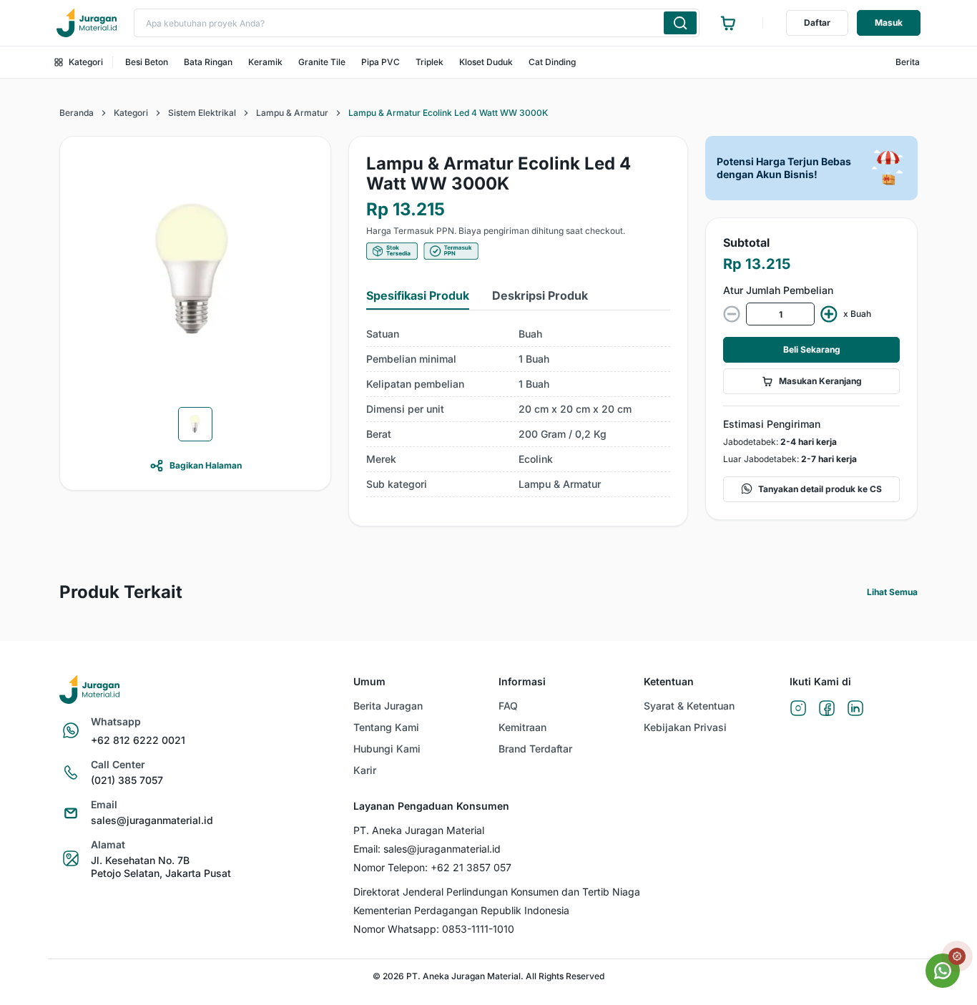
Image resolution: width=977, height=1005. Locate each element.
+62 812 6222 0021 (138, 740)
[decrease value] (731, 314)
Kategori (86, 62)
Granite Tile (321, 62)
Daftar (817, 22)
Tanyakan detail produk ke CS (820, 489)
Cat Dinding (552, 62)
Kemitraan (522, 727)
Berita (907, 62)
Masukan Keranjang (820, 381)
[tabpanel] (518, 409)
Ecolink (536, 459)
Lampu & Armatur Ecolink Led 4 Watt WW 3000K (448, 112)
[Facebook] (826, 709)
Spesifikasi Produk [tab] (417, 295)
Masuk (889, 22)
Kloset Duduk (486, 62)
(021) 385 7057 (127, 780)
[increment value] (829, 314)
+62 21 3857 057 (471, 867)
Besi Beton (146, 62)
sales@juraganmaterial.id (152, 820)
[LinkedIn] (855, 709)
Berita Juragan (388, 706)
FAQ (508, 706)
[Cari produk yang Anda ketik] (680, 22)
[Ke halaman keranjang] (728, 22)
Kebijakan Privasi (685, 727)
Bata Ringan (208, 62)
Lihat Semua (892, 592)
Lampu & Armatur (292, 112)
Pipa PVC (380, 62)
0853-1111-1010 (478, 929)
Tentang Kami (386, 727)
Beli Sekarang (811, 349)
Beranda (76, 112)
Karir (364, 770)
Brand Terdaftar (535, 748)
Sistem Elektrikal (202, 112)
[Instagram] (798, 709)
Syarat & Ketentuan (689, 706)
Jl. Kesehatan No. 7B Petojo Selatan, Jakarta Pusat (161, 866)
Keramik (265, 62)
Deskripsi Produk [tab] (540, 295)
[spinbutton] (780, 314)
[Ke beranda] (87, 23)
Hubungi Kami (387, 748)
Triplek (429, 62)
